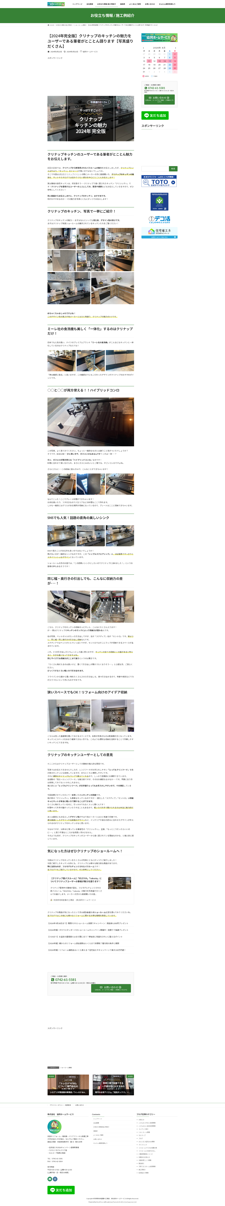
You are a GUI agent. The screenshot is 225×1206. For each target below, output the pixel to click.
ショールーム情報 (66, 1067)
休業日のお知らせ (144, 1157)
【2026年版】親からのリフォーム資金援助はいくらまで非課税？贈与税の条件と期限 (83, 943)
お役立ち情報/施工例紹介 (101, 1127)
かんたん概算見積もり (100, 1143)
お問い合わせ (79, 1105)
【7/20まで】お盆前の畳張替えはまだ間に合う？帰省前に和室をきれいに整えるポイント (85, 937)
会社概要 (96, 1123)
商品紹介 (141, 1163)
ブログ (141, 1138)
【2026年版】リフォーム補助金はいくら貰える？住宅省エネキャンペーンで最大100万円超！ (86, 950)
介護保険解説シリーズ (146, 1154)
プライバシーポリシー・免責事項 (60, 1105)
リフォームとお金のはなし (147, 1151)
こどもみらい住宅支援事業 (147, 1126)
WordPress (99, 1202)
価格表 (95, 1131)
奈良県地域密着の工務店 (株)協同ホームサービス (74, 900)
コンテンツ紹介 (143, 1129)
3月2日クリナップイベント (70, 174)
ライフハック (143, 1145)
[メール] (49, 1179)
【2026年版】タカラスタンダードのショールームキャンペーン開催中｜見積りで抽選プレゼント (87, 930)
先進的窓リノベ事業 (145, 1160)
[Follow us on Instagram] (55, 1179)
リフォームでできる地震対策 (148, 1148)
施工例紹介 (142, 1169)
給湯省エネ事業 (143, 1173)
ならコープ (142, 1135)
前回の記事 (52, 168)
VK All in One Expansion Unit (128, 1202)
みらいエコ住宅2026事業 (147, 1141)
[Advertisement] (90, 75)
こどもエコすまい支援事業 (147, 1123)
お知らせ (141, 1120)
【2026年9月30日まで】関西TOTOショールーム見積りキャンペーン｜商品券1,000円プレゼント (87, 923)
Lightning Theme (112, 1202)
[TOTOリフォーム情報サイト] (159, 186)
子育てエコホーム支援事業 (147, 1166)
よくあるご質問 (98, 1135)
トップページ (97, 1119)
